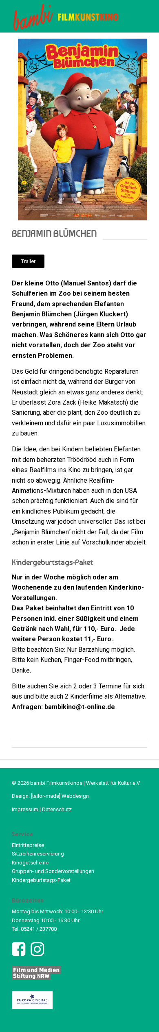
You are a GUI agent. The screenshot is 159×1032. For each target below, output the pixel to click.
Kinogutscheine (30, 863)
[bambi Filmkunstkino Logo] (66, 16)
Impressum (25, 809)
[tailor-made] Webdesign (60, 796)
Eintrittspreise (28, 845)
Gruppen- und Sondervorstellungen (53, 871)
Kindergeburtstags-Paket (41, 880)
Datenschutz (57, 809)
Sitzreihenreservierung (38, 854)
